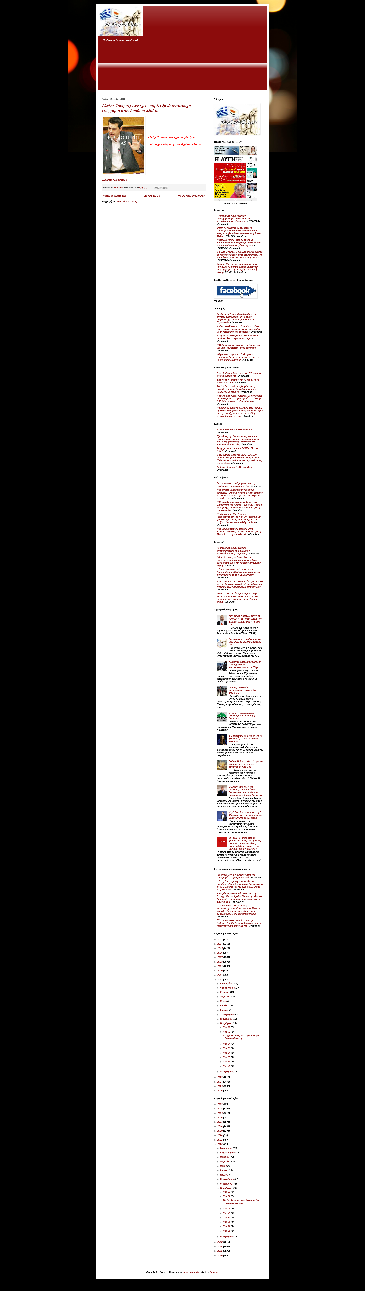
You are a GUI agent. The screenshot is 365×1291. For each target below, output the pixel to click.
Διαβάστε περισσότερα (114, 180)
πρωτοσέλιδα (231, 203)
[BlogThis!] (158, 187)
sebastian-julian (191, 1272)
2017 (220, 957)
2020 (220, 970)
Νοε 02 (227, 1032)
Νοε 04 (227, 1044)
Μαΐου (223, 1001)
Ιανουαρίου (226, 983)
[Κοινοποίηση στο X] (161, 187)
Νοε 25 (227, 1057)
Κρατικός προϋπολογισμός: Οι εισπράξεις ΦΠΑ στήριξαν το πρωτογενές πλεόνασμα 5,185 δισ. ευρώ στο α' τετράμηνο (239, 398)
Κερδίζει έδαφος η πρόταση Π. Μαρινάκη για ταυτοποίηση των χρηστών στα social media (246, 815)
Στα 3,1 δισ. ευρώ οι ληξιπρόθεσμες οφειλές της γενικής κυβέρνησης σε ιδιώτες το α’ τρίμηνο (236, 389)
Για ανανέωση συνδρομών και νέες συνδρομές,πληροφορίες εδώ (245, 642)
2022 (220, 979)
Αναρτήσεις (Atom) (126, 201)
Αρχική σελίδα (152, 196)
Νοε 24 (227, 1053)
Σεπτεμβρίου (227, 1014)
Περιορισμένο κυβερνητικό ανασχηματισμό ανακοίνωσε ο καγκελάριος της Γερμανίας (233, 218)
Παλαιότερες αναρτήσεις (191, 196)
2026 (220, 1090)
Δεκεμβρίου (226, 1071)
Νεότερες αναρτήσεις (114, 196)
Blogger (214, 1272)
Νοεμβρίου (226, 1023)
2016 (220, 953)
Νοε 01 (227, 1027)
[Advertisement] (182, 66)
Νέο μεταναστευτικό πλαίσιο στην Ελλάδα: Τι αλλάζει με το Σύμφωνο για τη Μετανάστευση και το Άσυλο (239, 532)
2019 (220, 966)
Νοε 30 (227, 1066)
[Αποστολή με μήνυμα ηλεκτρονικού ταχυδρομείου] (155, 187)
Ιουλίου (224, 1010)
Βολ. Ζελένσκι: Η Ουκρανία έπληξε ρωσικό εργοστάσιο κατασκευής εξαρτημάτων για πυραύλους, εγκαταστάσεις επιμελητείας (240, 255)
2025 (220, 1086)
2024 (220, 1082)
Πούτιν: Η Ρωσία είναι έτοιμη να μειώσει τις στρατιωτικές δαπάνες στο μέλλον (246, 764)
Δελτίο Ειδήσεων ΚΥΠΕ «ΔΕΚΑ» (234, 429)
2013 (220, 939)
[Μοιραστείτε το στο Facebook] (163, 187)
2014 (220, 944)
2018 (220, 962)
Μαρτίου (225, 992)
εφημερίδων (243, 203)
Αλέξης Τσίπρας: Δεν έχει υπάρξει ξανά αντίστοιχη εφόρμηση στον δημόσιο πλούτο (146, 108)
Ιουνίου (224, 1005)
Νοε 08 (227, 1048)
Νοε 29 (227, 1061)
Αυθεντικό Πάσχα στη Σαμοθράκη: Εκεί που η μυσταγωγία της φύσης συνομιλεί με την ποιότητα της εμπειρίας (238, 329)
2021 (220, 975)
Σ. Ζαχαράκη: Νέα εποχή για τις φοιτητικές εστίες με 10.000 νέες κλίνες (245, 738)
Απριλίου (225, 996)
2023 (220, 1077)
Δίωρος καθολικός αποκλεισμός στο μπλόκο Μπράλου (242, 690)
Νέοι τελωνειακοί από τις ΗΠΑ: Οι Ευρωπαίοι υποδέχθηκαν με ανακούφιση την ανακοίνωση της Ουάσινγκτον (239, 243)
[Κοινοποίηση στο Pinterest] (166, 187)
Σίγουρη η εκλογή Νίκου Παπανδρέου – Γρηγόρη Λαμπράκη (242, 716)
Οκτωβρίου (226, 1019)
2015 (220, 948)
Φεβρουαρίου (227, 988)
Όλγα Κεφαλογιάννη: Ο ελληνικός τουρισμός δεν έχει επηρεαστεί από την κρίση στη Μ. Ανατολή (238, 357)
